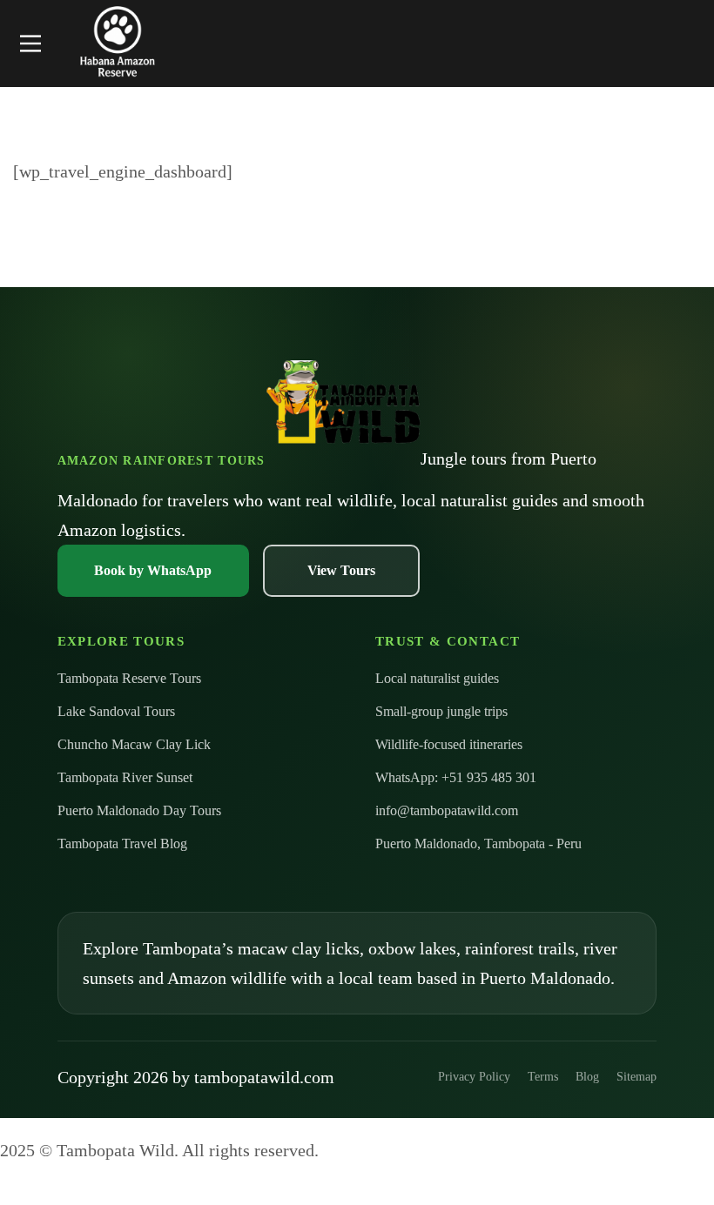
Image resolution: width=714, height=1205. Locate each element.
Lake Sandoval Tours (116, 711)
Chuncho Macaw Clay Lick (134, 744)
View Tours (341, 570)
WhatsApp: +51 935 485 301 (455, 777)
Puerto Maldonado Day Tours (139, 810)
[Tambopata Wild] (117, 43)
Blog (587, 1076)
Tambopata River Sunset (124, 777)
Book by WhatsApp (153, 570)
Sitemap (636, 1076)
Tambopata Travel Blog (122, 843)
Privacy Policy (474, 1076)
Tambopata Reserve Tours (129, 678)
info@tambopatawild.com (446, 810)
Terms (543, 1076)
